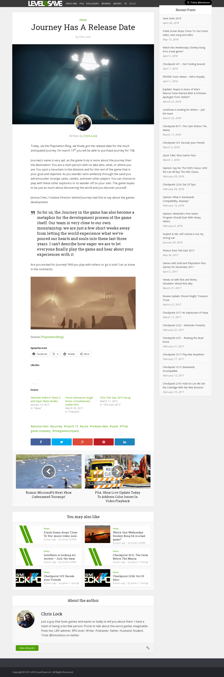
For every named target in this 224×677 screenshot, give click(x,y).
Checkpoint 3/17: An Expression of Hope (185, 312)
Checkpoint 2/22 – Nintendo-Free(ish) (184, 325)
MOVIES (117, 3)
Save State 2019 (172, 18)
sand (115, 426)
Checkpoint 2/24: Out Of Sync (179, 184)
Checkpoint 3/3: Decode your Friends (59, 577)
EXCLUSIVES (92, 3)
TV (125, 3)
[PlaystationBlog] (52, 337)
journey (57, 426)
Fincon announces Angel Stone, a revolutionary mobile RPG (79, 401)
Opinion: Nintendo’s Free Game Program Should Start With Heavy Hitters (182, 217)
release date (100, 426)
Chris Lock (85, 36)
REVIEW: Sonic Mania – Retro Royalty (184, 76)
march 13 (72, 426)
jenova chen (40, 426)
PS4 (82, 3)
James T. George (139, 562)
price (85, 426)
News (83, 20)
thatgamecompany (66, 431)
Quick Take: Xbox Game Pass (179, 155)
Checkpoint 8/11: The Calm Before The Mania (130, 556)
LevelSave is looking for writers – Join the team (60, 556)
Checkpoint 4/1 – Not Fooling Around (184, 64)
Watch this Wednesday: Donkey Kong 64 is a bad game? (129, 536)
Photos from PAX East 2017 (178, 250)
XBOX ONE (71, 3)
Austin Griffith (69, 539)
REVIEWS (106, 3)
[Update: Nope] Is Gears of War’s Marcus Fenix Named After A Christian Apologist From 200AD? (184, 93)
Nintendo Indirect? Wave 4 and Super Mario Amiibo (45, 399)
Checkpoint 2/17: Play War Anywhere (183, 354)
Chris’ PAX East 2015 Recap (115, 397)
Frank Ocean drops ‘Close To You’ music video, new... (61, 534)
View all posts (27, 648)
